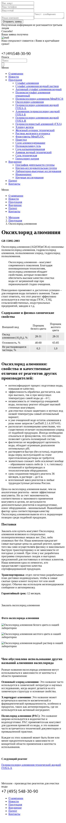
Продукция (15, 79)
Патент (12, 180)
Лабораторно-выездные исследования (38, 171)
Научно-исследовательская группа (36, 168)
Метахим (13, 217)
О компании (15, 73)
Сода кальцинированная (30, 149)
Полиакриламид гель (28, 146)
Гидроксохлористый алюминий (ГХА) (38, 123)
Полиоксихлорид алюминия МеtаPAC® (39, 98)
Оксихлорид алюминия (29, 101)
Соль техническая (26, 155)
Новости (13, 76)
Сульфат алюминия (27, 83)
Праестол (21, 139)
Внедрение (15, 161)
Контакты (14, 183)
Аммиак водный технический (33, 152)
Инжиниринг (23, 174)
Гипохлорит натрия (27, 158)
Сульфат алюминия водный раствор (37, 86)
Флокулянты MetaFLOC (29, 136)
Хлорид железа (24, 127)
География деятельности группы (35, 164)
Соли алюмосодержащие (30, 142)
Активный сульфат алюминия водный (38, 89)
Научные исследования (29, 177)
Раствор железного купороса (32, 133)
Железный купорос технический (35, 130)
